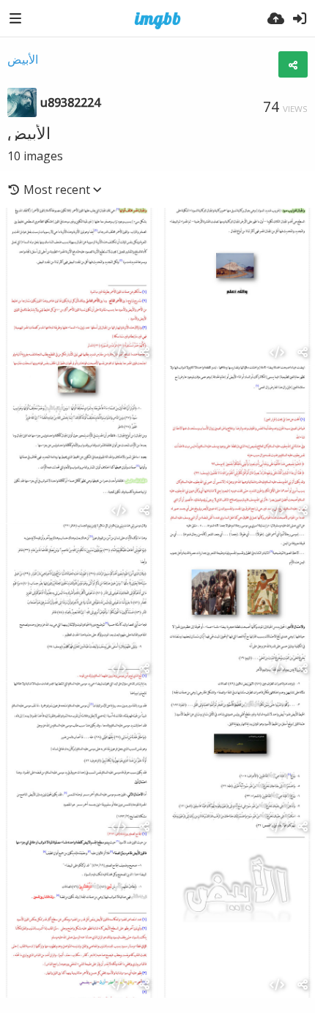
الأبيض (22, 59)
